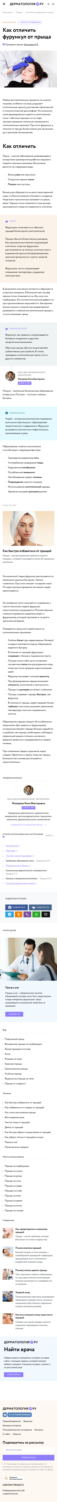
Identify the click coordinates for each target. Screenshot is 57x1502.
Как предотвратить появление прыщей (31, 1230)
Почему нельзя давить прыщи (31, 1270)
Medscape (10, 850)
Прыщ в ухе (12, 987)
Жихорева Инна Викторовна (31, 379)
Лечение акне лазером (16, 1147)
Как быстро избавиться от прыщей (27, 551)
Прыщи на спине (13, 1171)
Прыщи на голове (14, 1210)
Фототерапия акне (14, 1117)
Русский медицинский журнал (20, 883)
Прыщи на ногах (13, 1205)
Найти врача (13, 1374)
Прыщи (19, 12)
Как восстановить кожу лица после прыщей (33, 1316)
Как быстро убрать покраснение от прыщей (28, 1132)
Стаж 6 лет (24, 383)
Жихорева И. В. (31, 44)
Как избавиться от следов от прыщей (24, 1107)
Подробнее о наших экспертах (27, 825)
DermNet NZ (12, 845)
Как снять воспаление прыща (20, 1112)
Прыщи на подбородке (17, 1166)
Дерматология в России (17, 865)
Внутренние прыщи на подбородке (23, 1044)
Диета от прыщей (14, 1127)
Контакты (38, 1429)
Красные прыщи (13, 1064)
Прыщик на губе (13, 1190)
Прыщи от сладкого (15, 1083)
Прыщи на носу (13, 1181)
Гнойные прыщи (13, 1073)
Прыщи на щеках (13, 1200)
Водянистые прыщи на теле (19, 1078)
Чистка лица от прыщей (17, 1122)
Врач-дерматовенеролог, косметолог (32, 374)
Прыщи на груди (13, 1185)
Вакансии (27, 1421)
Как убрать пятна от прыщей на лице (24, 1137)
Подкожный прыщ (14, 1039)
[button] (4, 4)
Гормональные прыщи (16, 1068)
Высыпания (7, 12)
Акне (7, 1054)
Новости (17, 1434)
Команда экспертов (12, 1425)
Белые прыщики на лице (17, 1049)
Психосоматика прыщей (28, 1248)
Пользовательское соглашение (17, 1429)
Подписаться (28, 1457)
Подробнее (14, 1014)
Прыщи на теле (13, 1195)
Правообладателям (12, 1421)
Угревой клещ (22, 1292)
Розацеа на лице (13, 1059)
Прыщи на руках (13, 1176)
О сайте (6, 1434)
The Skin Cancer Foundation (19, 855)
